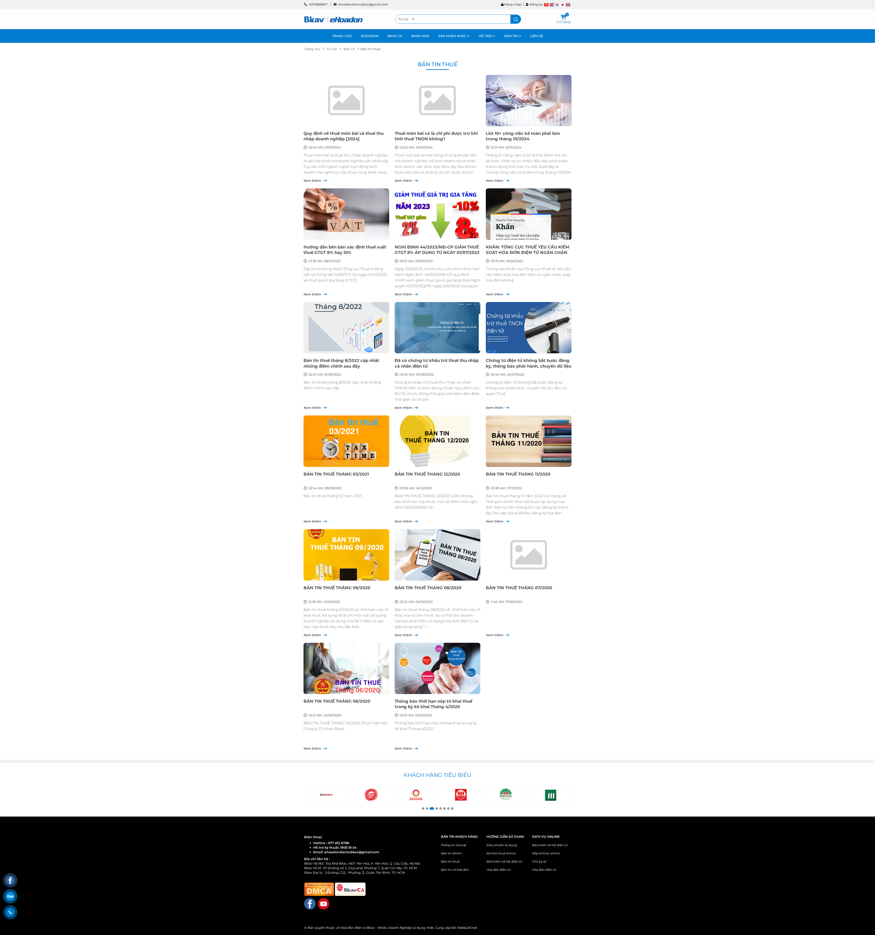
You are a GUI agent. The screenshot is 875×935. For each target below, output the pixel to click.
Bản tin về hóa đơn (455, 869)
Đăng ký (536, 4)
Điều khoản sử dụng (501, 845)
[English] (551, 5)
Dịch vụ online (546, 837)
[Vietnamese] (546, 5)
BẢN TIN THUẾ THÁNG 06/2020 (337, 701)
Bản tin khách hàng (459, 837)
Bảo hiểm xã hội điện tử (504, 861)
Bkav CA (395, 36)
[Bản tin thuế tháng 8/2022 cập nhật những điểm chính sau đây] (346, 328)
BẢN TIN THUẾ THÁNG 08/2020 (428, 587)
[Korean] (557, 5)
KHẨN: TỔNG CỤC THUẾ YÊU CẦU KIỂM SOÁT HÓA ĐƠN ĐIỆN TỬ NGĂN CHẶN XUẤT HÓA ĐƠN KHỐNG (527, 253)
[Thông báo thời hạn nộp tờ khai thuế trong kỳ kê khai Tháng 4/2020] (437, 668)
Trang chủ (342, 36)
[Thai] (568, 5)
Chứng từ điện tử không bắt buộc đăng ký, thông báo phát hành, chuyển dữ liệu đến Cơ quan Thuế (528, 366)
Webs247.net (467, 928)
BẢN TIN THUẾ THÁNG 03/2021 (336, 474)
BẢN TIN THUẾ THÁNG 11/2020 (518, 474)
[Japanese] (562, 5)
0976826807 (318, 4)
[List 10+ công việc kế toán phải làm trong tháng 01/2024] (528, 100)
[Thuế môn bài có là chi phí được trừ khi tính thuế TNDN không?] (437, 100)
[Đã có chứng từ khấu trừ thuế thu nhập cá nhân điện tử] (437, 328)
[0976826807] (10, 912)
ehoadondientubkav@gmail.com (363, 4)
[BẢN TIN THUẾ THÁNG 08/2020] (437, 555)
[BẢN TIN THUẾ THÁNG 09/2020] (346, 555)
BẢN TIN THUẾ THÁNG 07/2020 (519, 587)
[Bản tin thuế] (333, 19)
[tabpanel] (325, 795)
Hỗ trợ (486, 36)
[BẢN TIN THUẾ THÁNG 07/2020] (528, 555)
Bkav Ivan (420, 36)
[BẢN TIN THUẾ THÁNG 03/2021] (346, 441)
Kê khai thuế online (501, 853)
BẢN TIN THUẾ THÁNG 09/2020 (337, 587)
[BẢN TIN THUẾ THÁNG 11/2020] (528, 441)
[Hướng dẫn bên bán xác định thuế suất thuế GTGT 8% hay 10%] (346, 214)
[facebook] (310, 904)
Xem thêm (313, 181)
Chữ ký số (539, 861)
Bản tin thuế (450, 861)
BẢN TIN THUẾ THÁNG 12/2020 (427, 474)
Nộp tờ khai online (546, 853)
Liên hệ (536, 36)
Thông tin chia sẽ (453, 845)
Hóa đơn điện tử (498, 869)
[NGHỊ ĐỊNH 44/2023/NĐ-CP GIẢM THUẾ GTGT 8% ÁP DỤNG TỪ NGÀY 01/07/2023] (437, 214)
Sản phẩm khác (452, 36)
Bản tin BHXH (451, 853)
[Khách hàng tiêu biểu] (325, 795)
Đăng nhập (512, 4)
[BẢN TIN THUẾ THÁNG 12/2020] (437, 441)
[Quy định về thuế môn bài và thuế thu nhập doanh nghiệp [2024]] (346, 100)
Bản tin (511, 36)
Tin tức (331, 49)
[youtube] (323, 904)
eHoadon (369, 36)
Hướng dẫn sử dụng (505, 837)
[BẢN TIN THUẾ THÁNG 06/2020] (346, 668)
